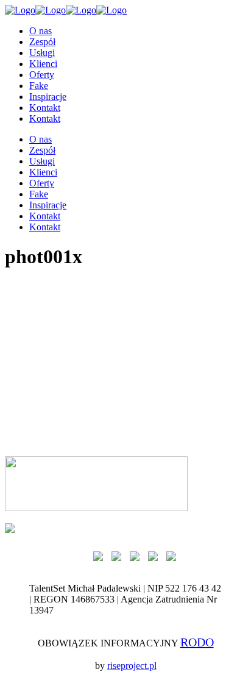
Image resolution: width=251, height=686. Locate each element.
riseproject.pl (132, 665)
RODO (197, 642)
